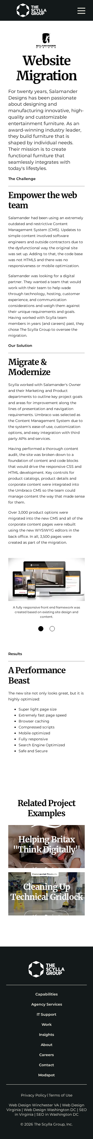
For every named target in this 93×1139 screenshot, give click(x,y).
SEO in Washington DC (57, 1114)
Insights (46, 1034)
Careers (46, 1054)
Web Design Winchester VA (34, 1105)
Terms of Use (60, 1095)
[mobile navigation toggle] (82, 10)
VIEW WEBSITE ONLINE (46, 767)
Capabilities (46, 994)
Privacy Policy (34, 1095)
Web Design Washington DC (50, 1109)
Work (47, 1024)
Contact (46, 1065)
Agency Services (46, 1004)
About (46, 1044)
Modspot (46, 1075)
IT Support (46, 1014)
